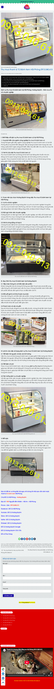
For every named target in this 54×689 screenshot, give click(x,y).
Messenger (3, 679)
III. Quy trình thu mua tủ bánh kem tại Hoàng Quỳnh (16, 82)
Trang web (5, 588)
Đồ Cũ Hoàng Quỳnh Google (10, 527)
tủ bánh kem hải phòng (47, 546)
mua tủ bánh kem (9, 227)
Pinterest (4, 523)
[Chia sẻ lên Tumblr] (34, 539)
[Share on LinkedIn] (32, 539)
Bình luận (5, 563)
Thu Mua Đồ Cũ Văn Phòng (9, 618)
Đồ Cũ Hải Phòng (14, 509)
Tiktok (3, 516)
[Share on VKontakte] (29, 539)
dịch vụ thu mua (35, 366)
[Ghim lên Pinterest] (27, 539)
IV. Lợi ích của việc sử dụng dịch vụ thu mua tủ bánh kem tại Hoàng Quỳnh (21, 84)
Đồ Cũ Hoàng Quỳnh (17, 73)
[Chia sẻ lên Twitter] (24, 539)
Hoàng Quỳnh (40, 358)
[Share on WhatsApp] (19, 539)
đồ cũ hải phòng (5, 545)
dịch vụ (29, 358)
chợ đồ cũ (30, 544)
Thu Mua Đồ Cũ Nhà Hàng (9, 620)
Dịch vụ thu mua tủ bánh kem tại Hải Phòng (15, 441)
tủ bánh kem (18, 546)
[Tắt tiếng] (49, 675)
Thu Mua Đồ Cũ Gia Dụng (9, 615)
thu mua (3, 546)
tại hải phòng (34, 545)
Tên (4, 575)
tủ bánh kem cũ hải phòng (35, 546)
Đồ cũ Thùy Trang (6, 534)
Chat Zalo (3, 675)
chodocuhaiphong (37, 544)
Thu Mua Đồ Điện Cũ (7, 622)
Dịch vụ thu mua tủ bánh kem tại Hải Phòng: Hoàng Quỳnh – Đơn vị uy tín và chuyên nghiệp (26, 77)
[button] (2, 7)
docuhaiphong (45, 544)
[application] (27, 662)
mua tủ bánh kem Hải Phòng (15, 207)
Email (4, 582)
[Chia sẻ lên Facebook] (22, 539)
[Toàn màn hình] (51, 675)
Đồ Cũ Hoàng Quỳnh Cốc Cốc (11, 530)
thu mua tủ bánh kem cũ (36, 140)
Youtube (4, 512)
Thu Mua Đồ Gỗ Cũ (7, 624)
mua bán (18, 545)
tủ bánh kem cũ (25, 152)
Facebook (4, 509)
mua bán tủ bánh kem (26, 545)
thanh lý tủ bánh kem (47, 545)
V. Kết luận (5, 85)
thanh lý (39, 545)
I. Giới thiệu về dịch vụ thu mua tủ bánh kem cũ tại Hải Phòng (18, 79)
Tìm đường (3, 671)
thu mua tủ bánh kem (10, 546)
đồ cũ (50, 544)
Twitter (3, 519)
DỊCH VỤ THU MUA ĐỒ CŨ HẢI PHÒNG (9, 67)
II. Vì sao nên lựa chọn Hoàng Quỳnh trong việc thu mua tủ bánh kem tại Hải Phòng (23, 80)
